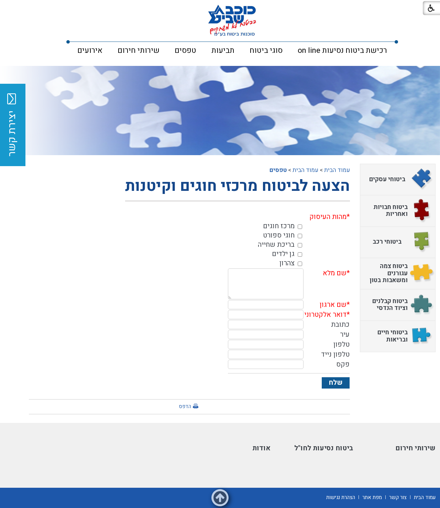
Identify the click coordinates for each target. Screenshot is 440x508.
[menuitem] (342, 50)
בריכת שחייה (276, 245)
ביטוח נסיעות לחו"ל (323, 448)
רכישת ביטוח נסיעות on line (342, 50)
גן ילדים (283, 254)
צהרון (287, 263)
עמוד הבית (337, 170)
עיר (345, 334)
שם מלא (334, 273)
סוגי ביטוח (266, 50)
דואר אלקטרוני (325, 315)
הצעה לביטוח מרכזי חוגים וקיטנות (237, 186)
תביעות (222, 50)
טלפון (341, 344)
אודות (261, 448)
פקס (343, 364)
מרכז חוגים (279, 226)
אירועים (89, 50)
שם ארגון (333, 305)
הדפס (185, 406)
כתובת (340, 325)
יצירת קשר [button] (12, 134)
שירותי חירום (139, 50)
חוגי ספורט (279, 235)
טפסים (185, 50)
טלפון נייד (335, 354)
